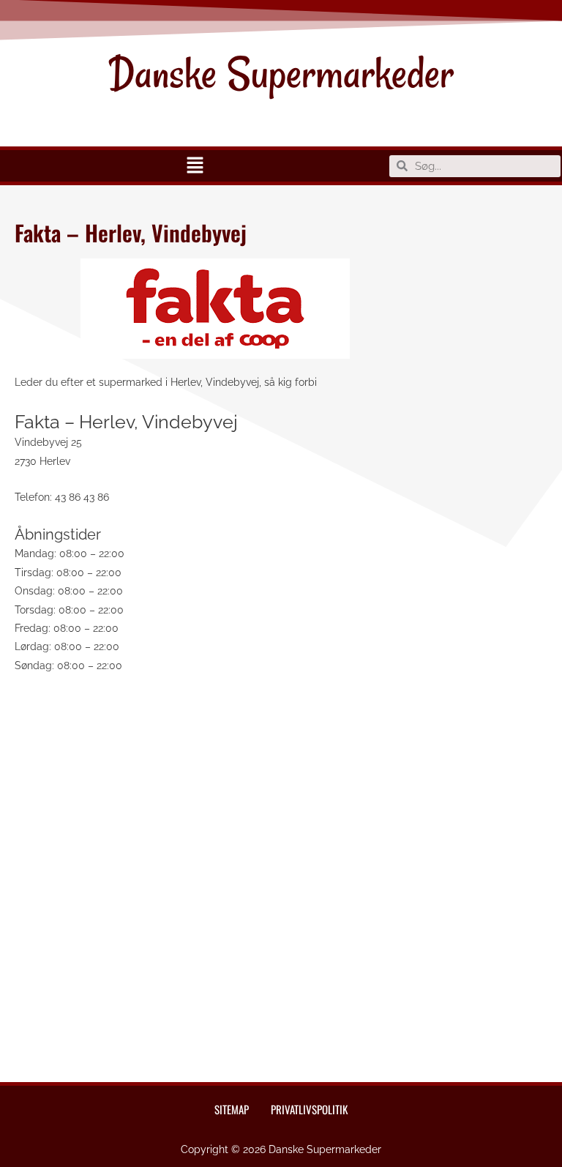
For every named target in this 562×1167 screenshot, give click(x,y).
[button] (194, 166)
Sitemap (231, 1109)
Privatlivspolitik (309, 1109)
